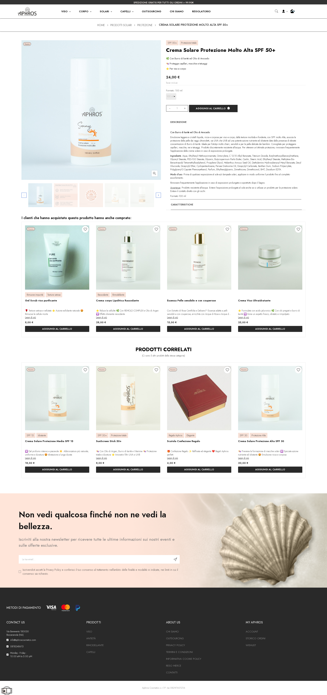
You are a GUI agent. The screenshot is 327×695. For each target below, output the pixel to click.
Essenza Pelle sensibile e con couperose (191, 300)
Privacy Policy (175, 645)
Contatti (171, 672)
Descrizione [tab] (178, 122)
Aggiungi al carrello (211, 108)
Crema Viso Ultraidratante (254, 300)
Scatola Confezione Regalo (183, 441)
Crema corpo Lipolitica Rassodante (117, 300)
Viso (89, 631)
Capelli (90, 652)
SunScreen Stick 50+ (108, 441)
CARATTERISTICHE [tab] (182, 204)
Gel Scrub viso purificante (41, 300)
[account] (284, 11)
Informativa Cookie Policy (183, 659)
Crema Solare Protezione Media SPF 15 (49, 441)
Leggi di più (30, 317)
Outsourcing (175, 638)
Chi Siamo (172, 631)
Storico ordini (255, 638)
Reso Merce (173, 666)
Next (158, 195)
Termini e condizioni (179, 652)
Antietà (91, 638)
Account (252, 631)
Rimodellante (95, 645)
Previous (24, 195)
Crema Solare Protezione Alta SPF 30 (261, 441)
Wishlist (251, 645)
